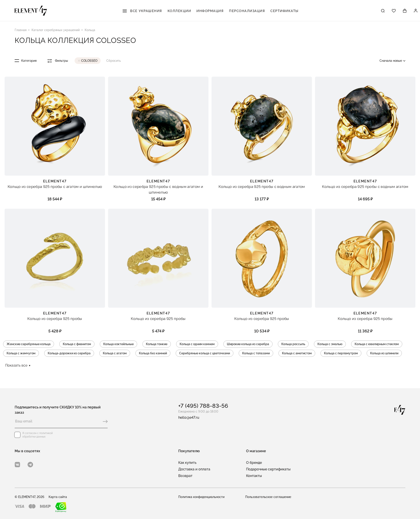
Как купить (187, 463)
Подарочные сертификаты (268, 469)
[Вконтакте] (17, 464)
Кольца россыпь (293, 344)
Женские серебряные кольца (29, 344)
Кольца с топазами (256, 353)
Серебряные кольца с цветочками (204, 353)
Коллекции (179, 11)
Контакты (254, 476)
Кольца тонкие (156, 344)
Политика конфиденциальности (201, 497)
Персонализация (247, 11)
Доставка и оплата (194, 469)
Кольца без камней (153, 353)
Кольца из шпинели (384, 353)
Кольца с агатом (115, 353)
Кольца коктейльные (118, 344)
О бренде (254, 463)
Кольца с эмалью (329, 344)
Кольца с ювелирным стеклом (377, 344)
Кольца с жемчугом (21, 353)
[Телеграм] (30, 464)
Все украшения (145, 11)
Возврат (185, 476)
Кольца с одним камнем (197, 344)
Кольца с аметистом (297, 353)
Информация (210, 11)
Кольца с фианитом (77, 344)
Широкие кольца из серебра (248, 344)
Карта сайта (58, 497)
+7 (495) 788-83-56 (203, 405)
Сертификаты (284, 11)
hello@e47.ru (188, 417)
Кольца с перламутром (341, 353)
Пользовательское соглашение (268, 497)
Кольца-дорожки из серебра (69, 353)
